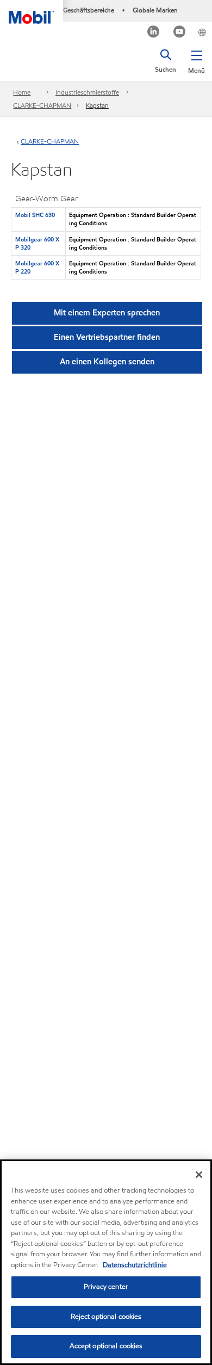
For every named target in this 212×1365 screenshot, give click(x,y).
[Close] (199, 1175)
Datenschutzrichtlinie (135, 1265)
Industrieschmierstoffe (87, 92)
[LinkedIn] (153, 33)
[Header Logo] (31, 12)
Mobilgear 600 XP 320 (37, 243)
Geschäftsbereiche (88, 10)
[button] (196, 60)
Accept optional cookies (106, 1346)
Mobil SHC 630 (35, 214)
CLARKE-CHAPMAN (42, 105)
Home (21, 92)
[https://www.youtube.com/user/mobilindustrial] (179, 33)
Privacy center (106, 1287)
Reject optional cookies (106, 1316)
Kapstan (97, 105)
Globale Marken (155, 10)
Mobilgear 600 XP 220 (37, 267)
